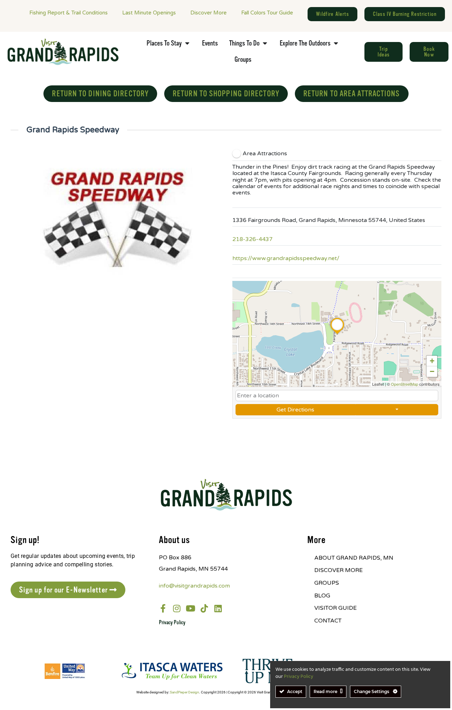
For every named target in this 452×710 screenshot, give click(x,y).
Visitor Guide (335, 608)
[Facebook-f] (163, 608)
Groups (326, 582)
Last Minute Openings (149, 13)
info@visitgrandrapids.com (194, 585)
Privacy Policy (172, 622)
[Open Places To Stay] (187, 43)
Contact (327, 620)
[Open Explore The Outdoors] (335, 43)
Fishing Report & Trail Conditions (68, 13)
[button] (337, 334)
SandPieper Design (184, 692)
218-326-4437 (252, 239)
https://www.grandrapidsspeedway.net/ (285, 258)
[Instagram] (177, 608)
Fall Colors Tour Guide (267, 13)
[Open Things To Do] (264, 43)
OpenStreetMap (404, 384)
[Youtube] (190, 608)
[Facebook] (237, 271)
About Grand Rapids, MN (353, 557)
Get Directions (295, 409)
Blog (322, 595)
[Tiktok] (204, 608)
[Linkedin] (218, 608)
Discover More (208, 13)
